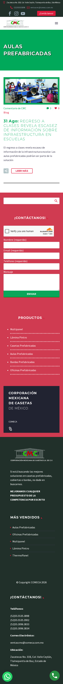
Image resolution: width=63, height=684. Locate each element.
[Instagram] (16, 14)
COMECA (13, 421)
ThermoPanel (20, 555)
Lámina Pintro (18, 337)
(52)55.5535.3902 (19, 620)
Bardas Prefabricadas (22, 362)
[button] (6, 170)
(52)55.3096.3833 (19, 624)
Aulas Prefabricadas (21, 353)
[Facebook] (10, 14)
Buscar (55, 201)
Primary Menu (56, 23)
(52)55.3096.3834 (19, 628)
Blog (6, 112)
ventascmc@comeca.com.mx (41, 7)
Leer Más (22, 170)
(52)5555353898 (19, 7)
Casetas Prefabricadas (23, 345)
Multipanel (16, 329)
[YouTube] (23, 14)
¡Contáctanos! (46, 13)
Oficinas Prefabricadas (23, 370)
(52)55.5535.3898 (19, 616)
